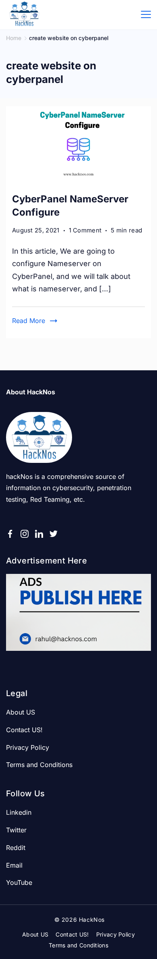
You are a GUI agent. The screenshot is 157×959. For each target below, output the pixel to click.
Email (14, 865)
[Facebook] (10, 534)
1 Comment (85, 231)
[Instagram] (25, 534)
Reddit (15, 848)
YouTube (19, 882)
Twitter (16, 830)
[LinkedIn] (39, 534)
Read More (28, 321)
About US (20, 712)
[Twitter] (54, 534)
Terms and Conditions (39, 765)
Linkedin (18, 812)
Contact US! (24, 730)
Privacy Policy (27, 747)
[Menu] (146, 14)
